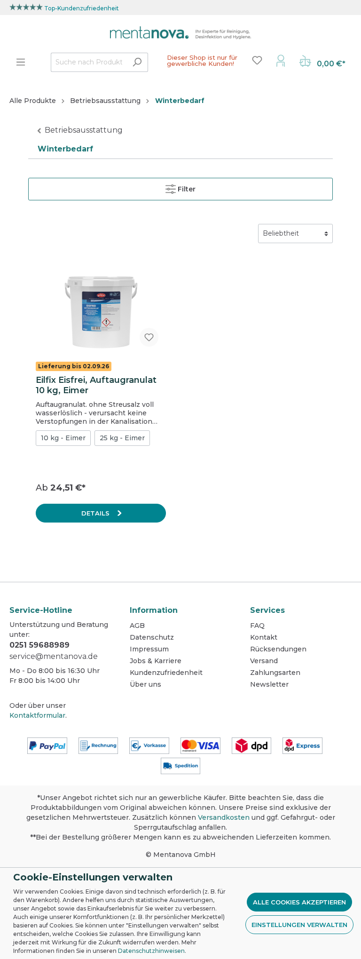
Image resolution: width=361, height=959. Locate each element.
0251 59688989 (39, 645)
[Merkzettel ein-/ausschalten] (149, 337)
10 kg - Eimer (63, 438)
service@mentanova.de (53, 656)
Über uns (145, 684)
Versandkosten (224, 817)
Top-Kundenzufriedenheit (81, 8)
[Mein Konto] (280, 60)
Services (267, 610)
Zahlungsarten (275, 672)
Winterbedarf (65, 148)
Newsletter (269, 684)
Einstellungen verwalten (299, 924)
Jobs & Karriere (155, 661)
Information (154, 610)
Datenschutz (152, 637)
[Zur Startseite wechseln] (180, 33)
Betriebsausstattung (84, 130)
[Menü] (20, 62)
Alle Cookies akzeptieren (299, 902)
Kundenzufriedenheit (166, 672)
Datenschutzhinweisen (151, 950)
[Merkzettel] (257, 60)
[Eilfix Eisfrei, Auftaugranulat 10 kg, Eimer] (101, 307)
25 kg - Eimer (122, 438)
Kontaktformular (37, 715)
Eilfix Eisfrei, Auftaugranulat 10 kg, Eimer (96, 385)
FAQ (257, 625)
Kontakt (263, 637)
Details (96, 513)
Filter (186, 189)
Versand (264, 661)
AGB (137, 625)
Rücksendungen (278, 649)
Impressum (149, 649)
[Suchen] (137, 62)
